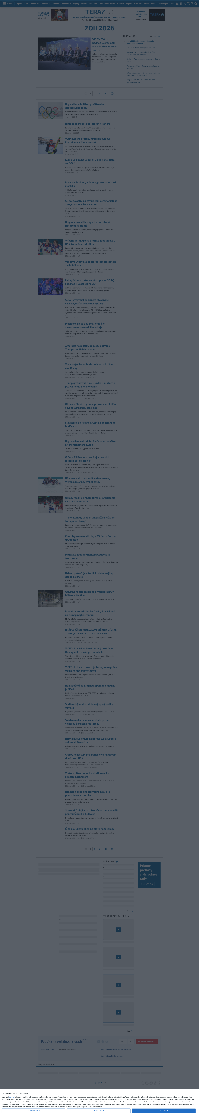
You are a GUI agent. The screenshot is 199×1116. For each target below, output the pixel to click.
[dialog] (99, 1102)
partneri (12, 1097)
